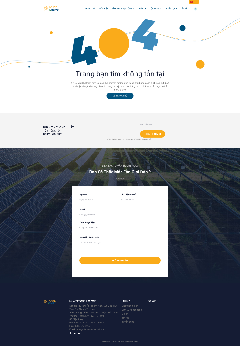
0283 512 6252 (77, 322)
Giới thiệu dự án (130, 305)
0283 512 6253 (96, 322)
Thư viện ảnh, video (160, 18)
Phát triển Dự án (121, 13)
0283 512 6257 (82, 326)
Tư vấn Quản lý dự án (123, 18)
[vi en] (194, 1)
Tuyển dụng (171, 8)
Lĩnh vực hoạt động (122, 8)
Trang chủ (90, 8)
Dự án (141, 8)
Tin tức (125, 317)
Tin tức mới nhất (159, 13)
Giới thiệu (103, 8)
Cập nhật (154, 8)
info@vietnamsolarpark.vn (90, 329)
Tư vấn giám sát (121, 24)
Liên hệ (183, 8)
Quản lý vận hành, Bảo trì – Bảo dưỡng (124, 31)
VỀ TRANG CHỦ (120, 95)
